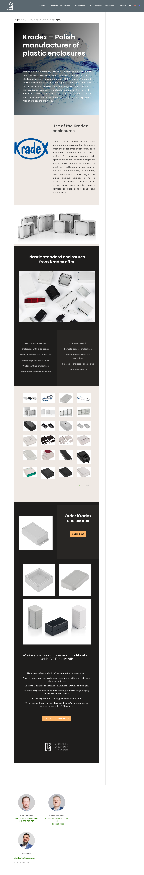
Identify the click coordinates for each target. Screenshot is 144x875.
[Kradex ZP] (48, 417)
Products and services (60, 6)
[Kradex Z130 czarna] (30, 431)
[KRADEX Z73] (66, 477)
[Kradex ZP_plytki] (66, 417)
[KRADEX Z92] (84, 463)
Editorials (109, 6)
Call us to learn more (57, 718)
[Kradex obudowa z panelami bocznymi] (84, 445)
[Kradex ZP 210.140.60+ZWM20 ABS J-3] (30, 417)
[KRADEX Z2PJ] (84, 477)
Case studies (96, 6)
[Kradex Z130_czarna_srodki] (48, 431)
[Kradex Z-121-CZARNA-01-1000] (66, 460)
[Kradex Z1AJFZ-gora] (30, 477)
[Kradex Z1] (48, 444)
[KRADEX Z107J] (48, 460)
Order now (78, 534)
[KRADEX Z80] (48, 479)
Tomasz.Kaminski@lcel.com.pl (57, 820)
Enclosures (80, 6)
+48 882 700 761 (56, 824)
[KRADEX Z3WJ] (30, 446)
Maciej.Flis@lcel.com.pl (24, 858)
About (42, 6)
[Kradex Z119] (30, 460)
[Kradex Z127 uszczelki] (48, 403)
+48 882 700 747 (26, 821)
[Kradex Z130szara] (66, 431)
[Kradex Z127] (30, 403)
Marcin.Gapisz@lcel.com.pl (26, 818)
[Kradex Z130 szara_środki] (84, 431)
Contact (122, 6)
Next (88, 485)
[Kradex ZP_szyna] (84, 417)
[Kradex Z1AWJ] (66, 444)
